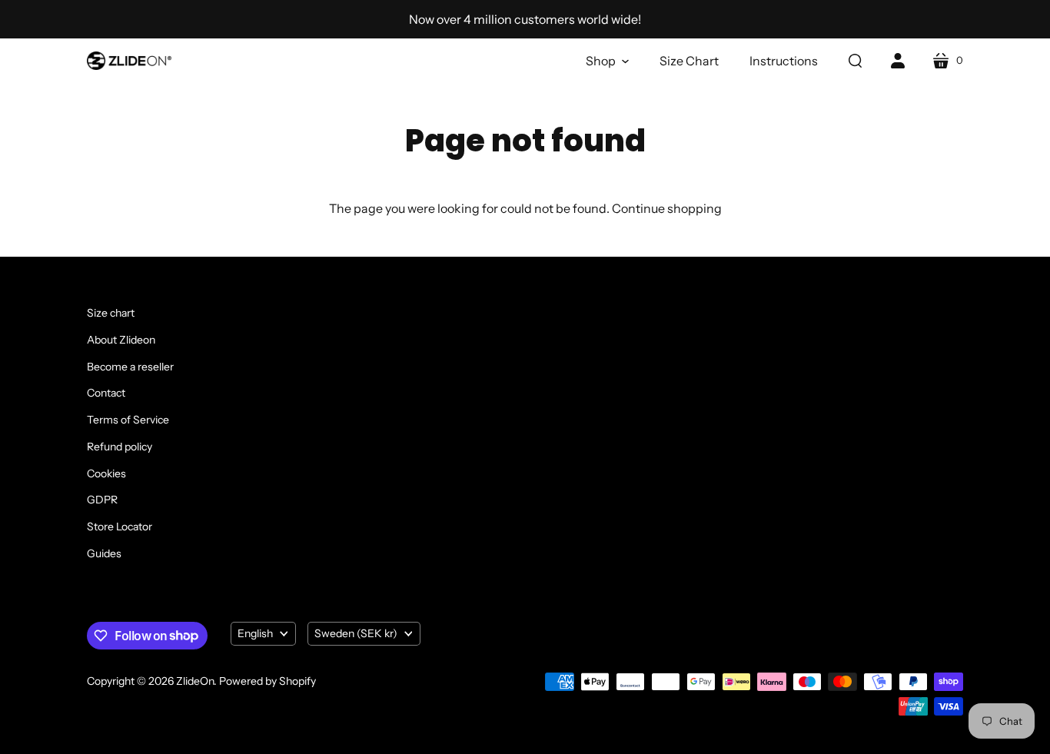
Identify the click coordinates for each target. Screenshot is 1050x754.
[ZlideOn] (129, 60)
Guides (104, 553)
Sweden (355, 633)
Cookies (106, 473)
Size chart (111, 313)
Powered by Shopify (267, 681)
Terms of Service (128, 420)
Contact (106, 393)
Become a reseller (130, 367)
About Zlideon (121, 340)
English (255, 633)
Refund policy (119, 446)
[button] (607, 61)
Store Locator (119, 526)
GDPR (102, 500)
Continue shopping (667, 208)
